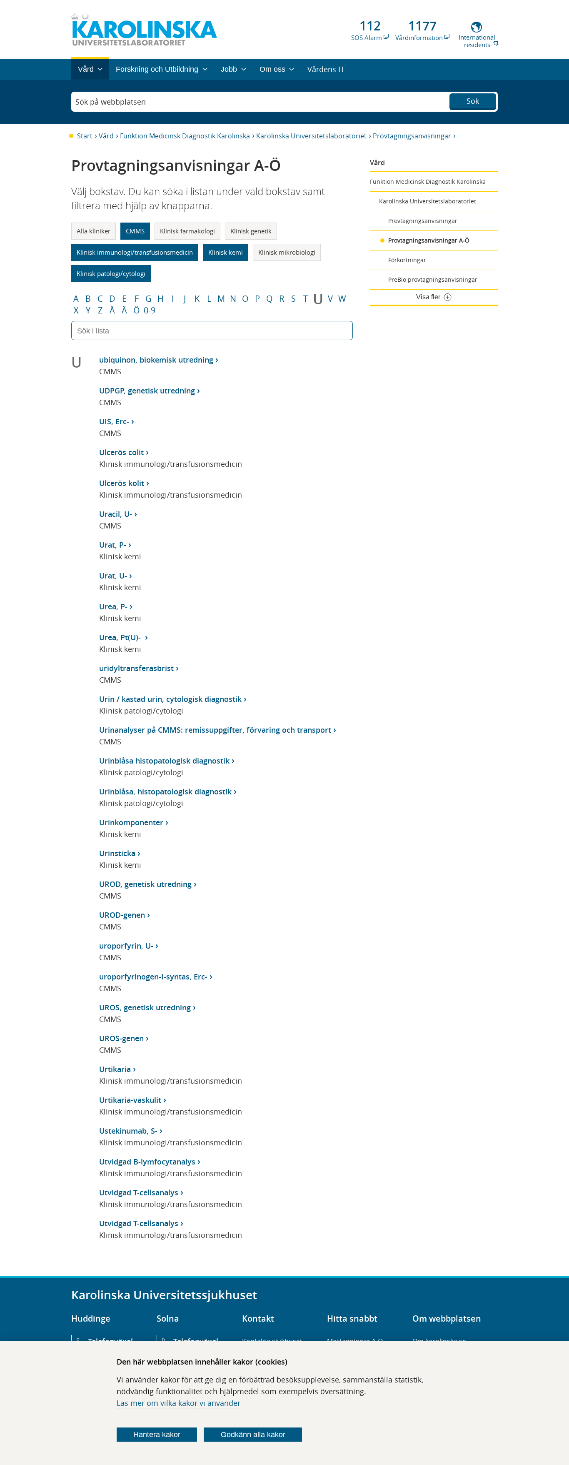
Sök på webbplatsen (110, 102)
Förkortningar (407, 260)
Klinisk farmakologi (187, 231)
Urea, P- (113, 606)
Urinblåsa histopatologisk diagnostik (164, 761)
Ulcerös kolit (121, 483)
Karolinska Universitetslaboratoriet (311, 135)
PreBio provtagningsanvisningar (432, 279)
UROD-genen (122, 915)
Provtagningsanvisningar (412, 135)
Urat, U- (113, 576)
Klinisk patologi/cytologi (111, 273)
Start (84, 135)
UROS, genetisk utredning (145, 1007)
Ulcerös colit (121, 452)
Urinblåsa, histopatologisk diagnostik (165, 791)
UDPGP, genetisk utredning (147, 391)
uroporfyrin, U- (126, 946)
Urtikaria (115, 1069)
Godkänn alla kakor (253, 1434)
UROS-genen (121, 1038)
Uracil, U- (115, 514)
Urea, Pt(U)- (121, 637)
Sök (473, 101)
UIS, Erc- (114, 421)
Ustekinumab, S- (128, 1131)
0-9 (149, 311)
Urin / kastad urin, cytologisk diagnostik (170, 699)
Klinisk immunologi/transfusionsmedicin (135, 252)
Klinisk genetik (251, 231)
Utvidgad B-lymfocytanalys (147, 1162)
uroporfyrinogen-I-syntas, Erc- (153, 977)
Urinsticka (117, 853)
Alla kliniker (93, 231)
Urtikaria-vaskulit (130, 1100)
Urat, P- (112, 545)
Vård (106, 135)
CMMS (135, 231)
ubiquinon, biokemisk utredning (156, 360)
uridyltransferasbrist (136, 668)
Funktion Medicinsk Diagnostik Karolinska (185, 135)
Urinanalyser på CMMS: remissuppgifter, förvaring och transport (215, 730)
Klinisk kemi (225, 252)
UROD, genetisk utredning (145, 884)
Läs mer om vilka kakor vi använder (178, 1403)
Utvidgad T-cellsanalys (138, 1192)
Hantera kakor (156, 1434)
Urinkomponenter (131, 822)
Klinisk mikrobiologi (286, 252)
